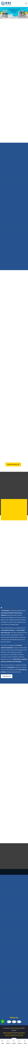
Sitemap (4, 953)
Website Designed (7, 1033)
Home (3, 944)
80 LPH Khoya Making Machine (10, 981)
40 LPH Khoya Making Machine (10, 975)
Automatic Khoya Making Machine (10, 973)
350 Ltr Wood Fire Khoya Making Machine (12, 987)
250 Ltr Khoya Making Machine (10, 984)
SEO (16, 1033)
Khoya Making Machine (11, 319)
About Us (4, 947)
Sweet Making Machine (11, 434)
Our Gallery (5, 956)
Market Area (5, 961)
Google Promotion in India (16, 1035)
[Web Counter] (14, 935)
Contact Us (5, 958)
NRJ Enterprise (16, 1028)
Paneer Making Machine (11, 405)
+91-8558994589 (11, 889)
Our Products (5, 950)
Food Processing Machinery (12, 463)
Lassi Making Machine (14, 349)
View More (6, 676)
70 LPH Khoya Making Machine (10, 978)
